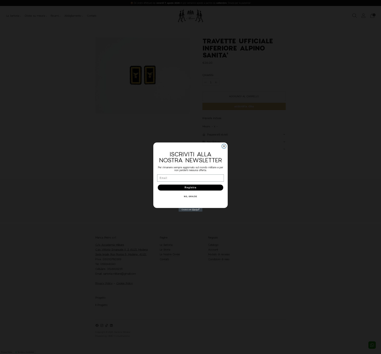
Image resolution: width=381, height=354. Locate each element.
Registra (190, 187)
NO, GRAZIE (190, 196)
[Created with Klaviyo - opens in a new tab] (190, 210)
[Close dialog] (224, 146)
